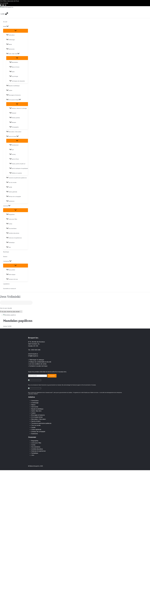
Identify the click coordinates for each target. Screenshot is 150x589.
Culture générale (12, 192)
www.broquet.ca (33, 354)
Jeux (9, 247)
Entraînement (14, 145)
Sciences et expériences (15, 238)
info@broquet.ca (33, 356)
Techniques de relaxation (18, 81)
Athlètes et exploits (16, 173)
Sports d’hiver (15, 159)
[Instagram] (3, 5)
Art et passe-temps (13, 99)
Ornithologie (11, 39)
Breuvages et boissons (14, 95)
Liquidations (6, 284)
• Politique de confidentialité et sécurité (39, 362)
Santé (12, 71)
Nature (10, 44)
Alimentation (14, 62)
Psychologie (14, 76)
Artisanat (13, 113)
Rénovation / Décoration (14, 131)
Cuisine (10, 90)
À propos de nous (13, 279)
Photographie (15, 127)
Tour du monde (12, 182)
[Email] (5, 5)
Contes (10, 224)
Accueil (5, 21)
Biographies (11, 214)
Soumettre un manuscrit (9, 288)
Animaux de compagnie (14, 196)
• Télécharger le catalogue (36, 359)
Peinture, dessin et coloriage (19, 108)
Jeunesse (5, 206)
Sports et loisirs (12, 136)
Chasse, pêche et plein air (18, 163)
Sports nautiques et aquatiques (19, 168)
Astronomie (11, 49)
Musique (13, 122)
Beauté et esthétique (14, 85)
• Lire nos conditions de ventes (37, 364)
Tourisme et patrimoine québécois (17, 177)
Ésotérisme (11, 201)
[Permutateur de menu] (15, 31)
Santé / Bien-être (12, 53)
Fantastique (11, 242)
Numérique (6, 252)
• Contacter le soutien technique (37, 366)
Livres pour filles (12, 219)
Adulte (5, 26)
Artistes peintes (15, 117)
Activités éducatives (13, 233)
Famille (10, 187)
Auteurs (5, 256)
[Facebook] (0, 5)
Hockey (13, 154)
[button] (8, 26)
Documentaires (12, 228)
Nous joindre (11, 270)
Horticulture (11, 35)
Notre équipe (11, 274)
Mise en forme (15, 67)
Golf (12, 149)
